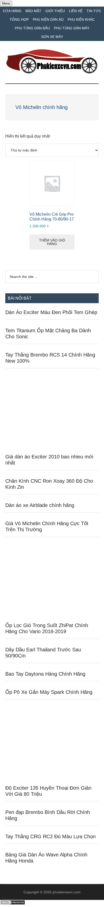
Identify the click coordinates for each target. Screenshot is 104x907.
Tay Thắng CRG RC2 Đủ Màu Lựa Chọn (50, 836)
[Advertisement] (52, 414)
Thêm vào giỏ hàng (52, 242)
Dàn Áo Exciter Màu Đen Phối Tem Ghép (51, 312)
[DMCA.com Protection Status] (12, 903)
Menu (6, 3)
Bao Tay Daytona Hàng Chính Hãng (45, 674)
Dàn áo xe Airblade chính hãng (39, 505)
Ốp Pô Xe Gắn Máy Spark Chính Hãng (48, 692)
